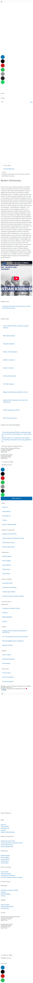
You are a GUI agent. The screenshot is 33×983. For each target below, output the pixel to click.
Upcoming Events (7, 583)
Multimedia (5, 604)
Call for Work (6, 573)
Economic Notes (6, 601)
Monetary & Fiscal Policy (9, 534)
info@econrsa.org (7, 465)
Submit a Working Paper (9, 524)
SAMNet (4, 651)
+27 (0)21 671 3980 (7, 462)
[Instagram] (3, 78)
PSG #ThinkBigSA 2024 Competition (13, 641)
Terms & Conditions (8, 677)
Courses (4, 621)
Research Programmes (8, 530)
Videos (3, 98)
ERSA (3, 503)
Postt (4, 690)
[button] (3, 428)
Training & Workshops (8, 659)
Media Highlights (7, 617)
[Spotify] (3, 70)
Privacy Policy (6, 673)
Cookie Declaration (8, 681)
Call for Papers (6, 654)
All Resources (6, 569)
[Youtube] (3, 65)
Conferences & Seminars (9, 587)
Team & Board (6, 511)
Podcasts (5, 612)
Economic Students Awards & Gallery (13, 596)
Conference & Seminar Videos (11, 608)
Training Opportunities (8, 592)
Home (2, 93)
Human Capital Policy (8, 547)
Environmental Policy (8, 542)
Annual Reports (6, 565)
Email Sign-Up (6, 516)
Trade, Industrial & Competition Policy (13, 538)
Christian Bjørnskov (9, 169)
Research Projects (7, 645)
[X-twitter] (3, 61)
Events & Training (7, 579)
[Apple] (3, 74)
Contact (4, 520)
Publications (5, 552)
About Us (5, 507)
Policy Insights (6, 560)
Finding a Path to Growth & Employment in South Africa (14, 631)
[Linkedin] (3, 57)
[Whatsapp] (3, 82)
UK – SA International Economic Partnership (15, 636)
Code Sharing (6, 663)
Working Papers (6, 556)
